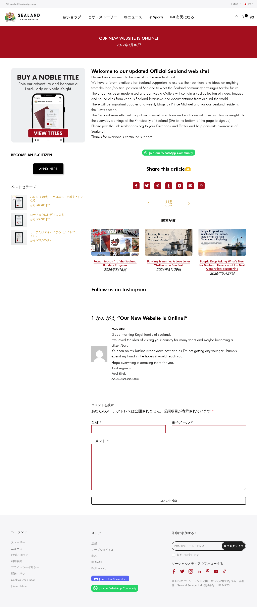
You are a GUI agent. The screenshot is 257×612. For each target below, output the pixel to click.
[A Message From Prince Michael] (189, 203)
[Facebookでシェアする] (136, 185)
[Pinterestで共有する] (157, 185)
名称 (96, 422)
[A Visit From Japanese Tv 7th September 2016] (149, 203)
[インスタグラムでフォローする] (191, 571)
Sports (158, 17)
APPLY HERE (48, 168)
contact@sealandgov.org (23, 4)
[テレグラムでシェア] (179, 185)
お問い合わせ (19, 555)
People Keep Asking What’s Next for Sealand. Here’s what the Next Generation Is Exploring (222, 265)
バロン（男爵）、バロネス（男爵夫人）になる (57, 198)
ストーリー (18, 542)
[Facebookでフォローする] (174, 571)
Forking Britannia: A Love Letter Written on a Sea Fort (168, 263)
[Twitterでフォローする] (182, 571)
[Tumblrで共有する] (168, 185)
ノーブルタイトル (102, 550)
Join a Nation (19, 586)
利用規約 (16, 561)
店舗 (94, 543)
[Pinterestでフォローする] (207, 571)
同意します (192, 554)
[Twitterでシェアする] (147, 185)
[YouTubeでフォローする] (216, 571)
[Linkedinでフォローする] (199, 571)
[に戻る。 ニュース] (169, 203)
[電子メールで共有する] (190, 185)
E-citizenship (98, 568)
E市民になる (184, 17)
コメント (100, 441)
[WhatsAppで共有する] (201, 185)
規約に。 (189, 554)
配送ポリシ (18, 574)
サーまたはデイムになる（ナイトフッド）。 (54, 233)
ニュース (135, 17)
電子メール (182, 422)
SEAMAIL (96, 562)
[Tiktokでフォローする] (224, 571)
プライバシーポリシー (25, 567)
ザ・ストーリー (104, 17)
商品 (94, 556)
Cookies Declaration (23, 580)
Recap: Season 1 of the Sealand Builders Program (115, 263)
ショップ (74, 17)
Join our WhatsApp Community (170, 153)
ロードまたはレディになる (47, 215)
